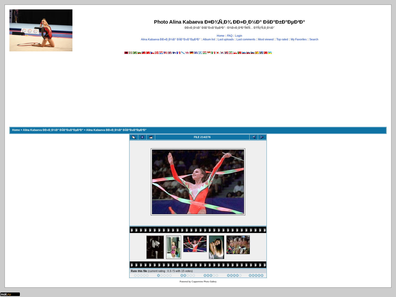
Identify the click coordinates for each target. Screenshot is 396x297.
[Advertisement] (198, 92)
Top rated (282, 39)
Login (238, 35)
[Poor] (164, 276)
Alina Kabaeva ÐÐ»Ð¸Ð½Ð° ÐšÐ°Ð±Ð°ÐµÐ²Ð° (170, 39)
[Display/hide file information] (142, 137)
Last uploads (226, 39)
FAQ (229, 35)
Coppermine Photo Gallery (204, 281)
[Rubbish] (141, 276)
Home (220, 35)
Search (313, 39)
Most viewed (266, 39)
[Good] (211, 276)
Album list (209, 39)
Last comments (245, 39)
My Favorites (299, 39)
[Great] (256, 276)
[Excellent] (234, 276)
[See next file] (262, 137)
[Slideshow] (151, 137)
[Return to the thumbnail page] (134, 137)
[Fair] (187, 276)
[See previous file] (254, 137)
